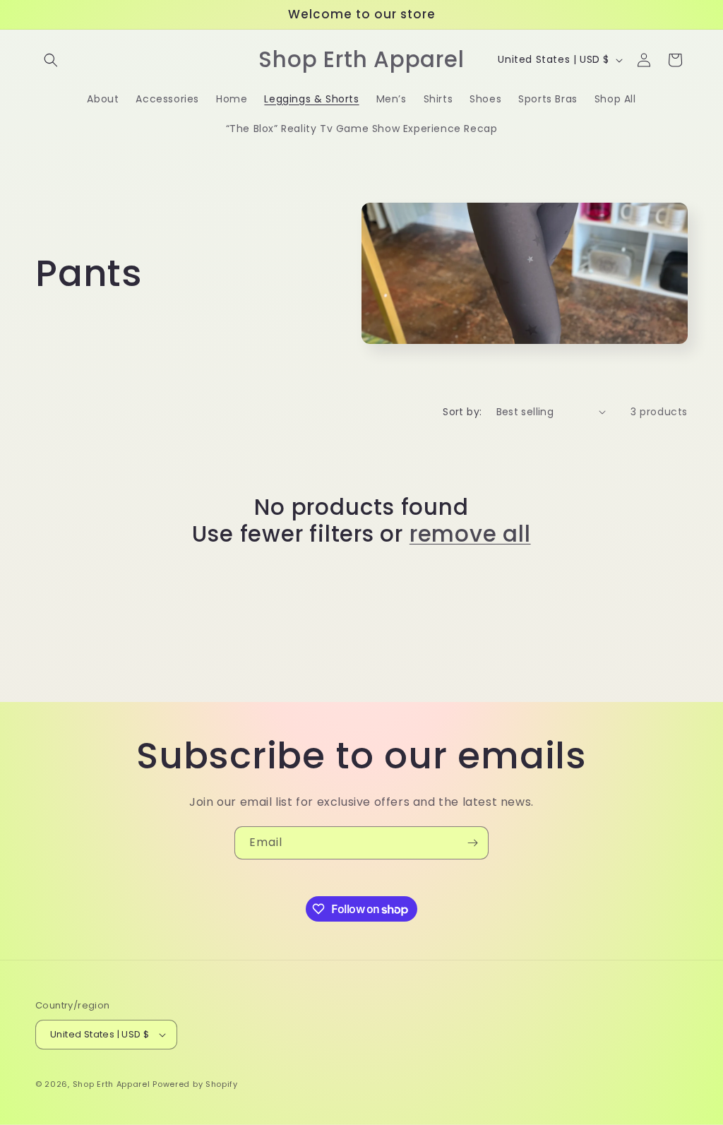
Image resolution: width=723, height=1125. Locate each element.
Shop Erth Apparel (111, 1084)
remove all (470, 533)
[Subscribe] (472, 842)
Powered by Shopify (195, 1084)
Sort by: (462, 412)
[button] (50, 60)
